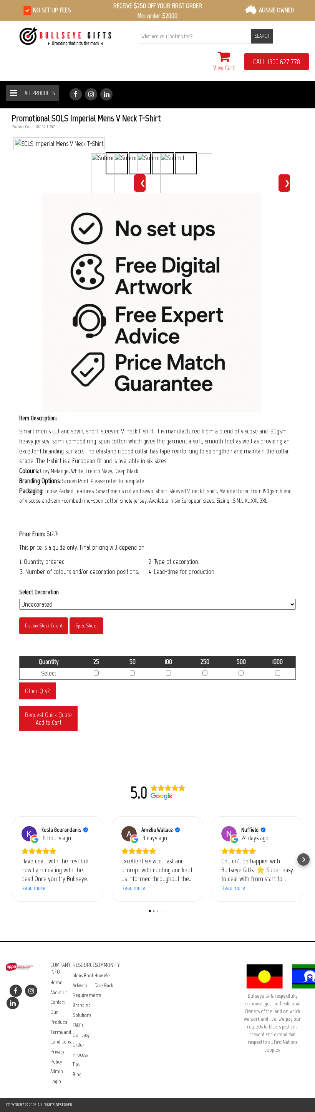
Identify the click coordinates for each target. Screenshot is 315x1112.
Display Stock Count (43, 625)
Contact (57, 1002)
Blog (77, 1074)
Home (56, 982)
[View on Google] (29, 833)
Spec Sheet (86, 625)
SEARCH (261, 36)
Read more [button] (33, 887)
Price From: (32, 534)
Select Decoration (39, 592)
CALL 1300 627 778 (276, 61)
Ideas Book (83, 975)
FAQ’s (78, 1025)
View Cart (224, 68)
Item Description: (38, 418)
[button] (11, 859)
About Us (58, 992)
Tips (76, 1064)
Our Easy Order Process (81, 1045)
